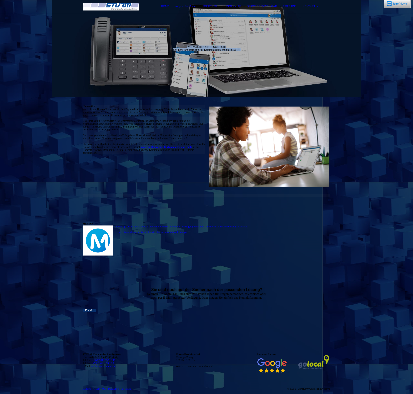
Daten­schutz (113, 389)
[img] (111, 11)
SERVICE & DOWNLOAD (262, 6)
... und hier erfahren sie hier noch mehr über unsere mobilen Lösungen (151, 232)
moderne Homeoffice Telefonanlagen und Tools (166, 147)
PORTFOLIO (210, 6)
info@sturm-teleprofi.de (103, 366)
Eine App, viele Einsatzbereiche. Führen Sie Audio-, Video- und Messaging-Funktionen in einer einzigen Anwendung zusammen (181, 226)
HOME (165, 6)
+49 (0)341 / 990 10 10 (103, 360)
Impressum (126, 389)
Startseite (87, 389)
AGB (104, 389)
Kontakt (96, 389)
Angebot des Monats (185, 6)
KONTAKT (309, 6)
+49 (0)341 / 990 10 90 (103, 363)
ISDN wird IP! (233, 6)
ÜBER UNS (289, 6)
